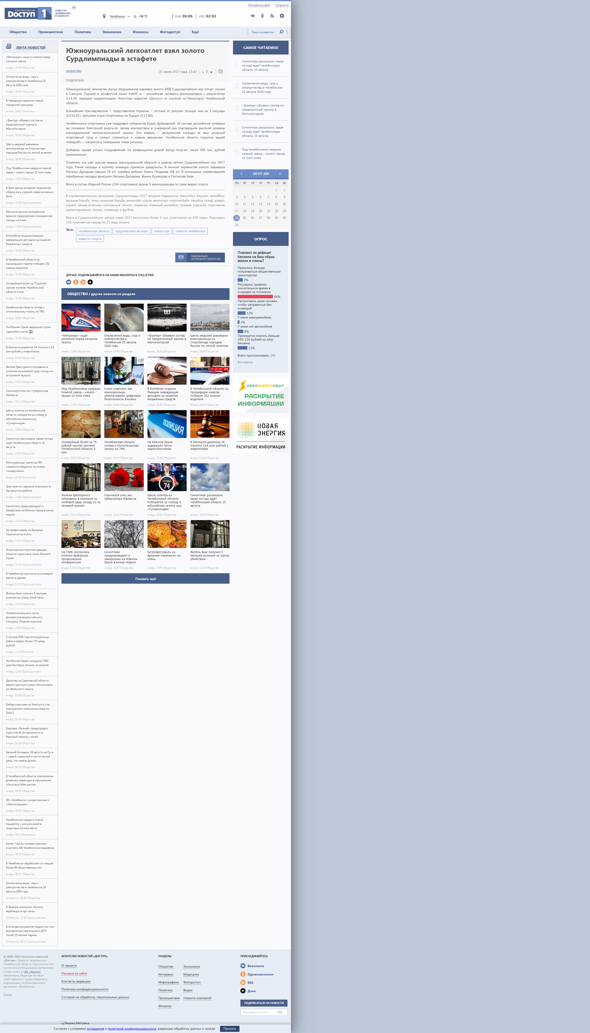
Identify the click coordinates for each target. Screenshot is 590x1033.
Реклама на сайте (259, 5)
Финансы (140, 31)
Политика (83, 31)
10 (236, 204)
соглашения (95, 1028)
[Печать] (220, 72)
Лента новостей (30, 47)
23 (284, 211)
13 (260, 204)
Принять (229, 1028)
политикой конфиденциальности (132, 1028)
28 (268, 218)
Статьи (7, 994)
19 (252, 211)
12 (252, 204)
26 (252, 218)
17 (236, 211)
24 (236, 218)
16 (284, 204)
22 (276, 211)
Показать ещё (145, 578)
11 (244, 204)
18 (244, 211)
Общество (18, 31)
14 (268, 204)
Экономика (111, 31)
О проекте (282, 5)
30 (284, 218)
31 (236, 225)
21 (268, 211)
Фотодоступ (170, 31)
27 (260, 218)
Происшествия (50, 31)
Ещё (195, 31)
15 (276, 204)
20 (260, 211)
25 (244, 218)
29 (276, 218)
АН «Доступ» (32, 971)
